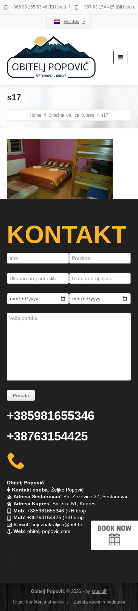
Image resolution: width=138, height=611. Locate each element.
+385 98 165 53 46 (29, 7)
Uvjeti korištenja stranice (38, 602)
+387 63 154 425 (98, 7)
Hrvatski (71, 21)
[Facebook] (14, 559)
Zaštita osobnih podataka (99, 602)
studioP (99, 591)
